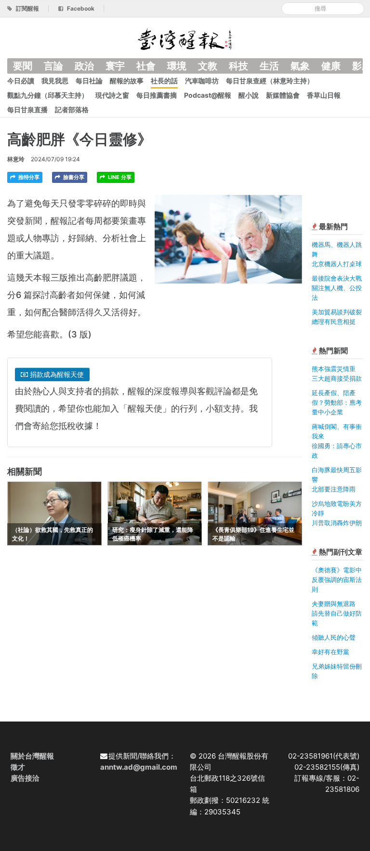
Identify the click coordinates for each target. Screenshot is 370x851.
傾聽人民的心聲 (334, 637)
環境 (176, 66)
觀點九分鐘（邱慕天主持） (47, 95)
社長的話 (164, 81)
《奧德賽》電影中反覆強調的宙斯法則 (337, 579)
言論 (53, 66)
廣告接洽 (25, 778)
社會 (146, 66)
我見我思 (54, 81)
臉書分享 (73, 177)
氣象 (300, 66)
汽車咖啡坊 (202, 81)
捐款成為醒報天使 (56, 374)
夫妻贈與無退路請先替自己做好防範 (337, 613)
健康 (331, 66)
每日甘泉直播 (27, 109)
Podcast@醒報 (207, 95)
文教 (207, 66)
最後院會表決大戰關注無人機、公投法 (337, 287)
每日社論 (89, 81)
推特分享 (28, 177)
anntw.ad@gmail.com (138, 767)
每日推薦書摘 (156, 95)
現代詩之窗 (112, 95)
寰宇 (115, 66)
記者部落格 (72, 109)
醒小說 (248, 95)
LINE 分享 (119, 177)
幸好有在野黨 (330, 652)
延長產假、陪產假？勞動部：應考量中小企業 (337, 402)
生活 (269, 66)
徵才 (18, 767)
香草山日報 (324, 95)
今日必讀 (20, 81)
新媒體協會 (283, 95)
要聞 (22, 66)
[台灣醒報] (185, 38)
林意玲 (16, 159)
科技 (238, 66)
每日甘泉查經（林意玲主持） (270, 81)
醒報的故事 (127, 81)
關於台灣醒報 (32, 756)
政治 (84, 66)
